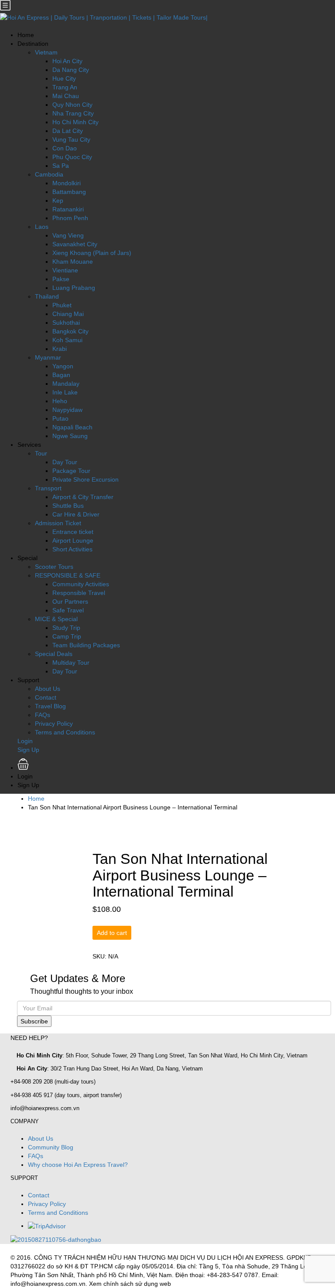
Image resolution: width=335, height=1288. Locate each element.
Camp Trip (66, 636)
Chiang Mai (68, 313)
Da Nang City (70, 69)
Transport (48, 488)
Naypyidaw (67, 409)
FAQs (42, 714)
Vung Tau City (71, 139)
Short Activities (72, 549)
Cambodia (49, 174)
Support (28, 679)
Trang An (64, 87)
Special (27, 557)
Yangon (62, 366)
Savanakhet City (74, 244)
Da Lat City (67, 130)
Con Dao (64, 148)
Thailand (47, 296)
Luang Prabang (73, 287)
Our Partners (70, 601)
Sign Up (28, 749)
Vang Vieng (68, 235)
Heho (59, 401)
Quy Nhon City (72, 104)
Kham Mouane (72, 261)
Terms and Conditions (65, 732)
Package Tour (71, 470)
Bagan (61, 374)
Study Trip (66, 627)
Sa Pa (60, 165)
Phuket (62, 305)
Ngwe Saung (70, 435)
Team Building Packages (86, 645)
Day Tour (64, 462)
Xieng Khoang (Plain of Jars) (91, 252)
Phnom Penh (70, 217)
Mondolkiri (66, 183)
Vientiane (65, 270)
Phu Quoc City (72, 156)
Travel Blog (50, 706)
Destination (32, 43)
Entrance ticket (72, 531)
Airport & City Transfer (82, 496)
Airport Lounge (72, 540)
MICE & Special (56, 618)
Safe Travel (68, 610)
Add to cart (112, 932)
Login (25, 740)
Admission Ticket (58, 523)
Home (25, 34)
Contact (45, 697)
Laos (41, 226)
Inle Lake (65, 392)
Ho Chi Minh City (75, 122)
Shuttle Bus (68, 505)
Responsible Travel (78, 592)
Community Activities (80, 584)
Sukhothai (66, 322)
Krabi (59, 348)
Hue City (64, 78)
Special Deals (53, 653)
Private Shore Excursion (85, 479)
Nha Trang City (73, 113)
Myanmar (48, 357)
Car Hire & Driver (75, 514)
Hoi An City (67, 61)
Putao (60, 418)
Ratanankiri (68, 209)
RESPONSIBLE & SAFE (67, 575)
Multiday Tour (70, 662)
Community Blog (50, 1147)
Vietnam (46, 52)
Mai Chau (65, 95)
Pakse (60, 278)
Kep (57, 200)
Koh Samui (67, 339)
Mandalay (65, 383)
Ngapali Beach (72, 427)
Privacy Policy (54, 723)
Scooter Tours (54, 566)
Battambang (69, 191)
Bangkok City (70, 331)
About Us (47, 688)
